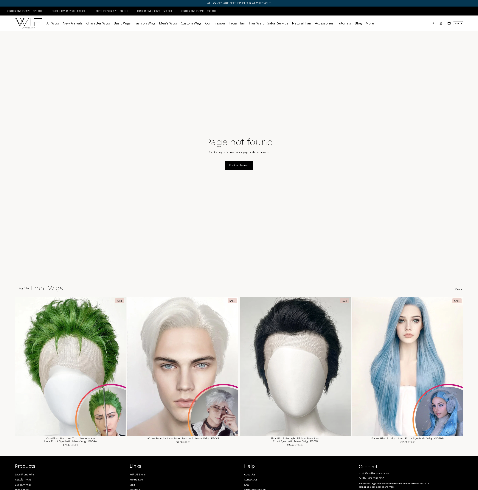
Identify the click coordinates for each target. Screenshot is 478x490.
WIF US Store (137, 474)
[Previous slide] (20, 366)
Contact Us (250, 479)
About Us (249, 474)
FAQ (246, 484)
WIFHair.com (137, 479)
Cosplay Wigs (23, 484)
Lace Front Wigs (25, 474)
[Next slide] (120, 366)
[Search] (433, 23)
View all (459, 289)
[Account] (441, 23)
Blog (132, 484)
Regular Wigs (23, 479)
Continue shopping (239, 165)
